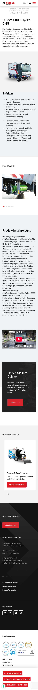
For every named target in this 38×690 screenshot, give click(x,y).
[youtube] (5, 612)
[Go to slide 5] (9, 206)
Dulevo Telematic (9, 590)
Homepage (12, 9)
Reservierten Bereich (10, 583)
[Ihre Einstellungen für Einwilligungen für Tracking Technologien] (3, 686)
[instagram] (21, 612)
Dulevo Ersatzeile (9, 586)
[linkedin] (16, 612)
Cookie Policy (7, 662)
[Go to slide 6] (11, 206)
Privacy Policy (7, 659)
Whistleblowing (7, 665)
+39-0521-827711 (11, 551)
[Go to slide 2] (4, 206)
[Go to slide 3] (6, 206)
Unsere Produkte (23, 9)
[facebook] (10, 612)
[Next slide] (8, 494)
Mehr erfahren (16, 485)
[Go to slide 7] (12, 206)
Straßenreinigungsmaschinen (20, 11)
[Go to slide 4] (8, 206)
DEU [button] (25, 3)
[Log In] (30, 3)
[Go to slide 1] (3, 206)
